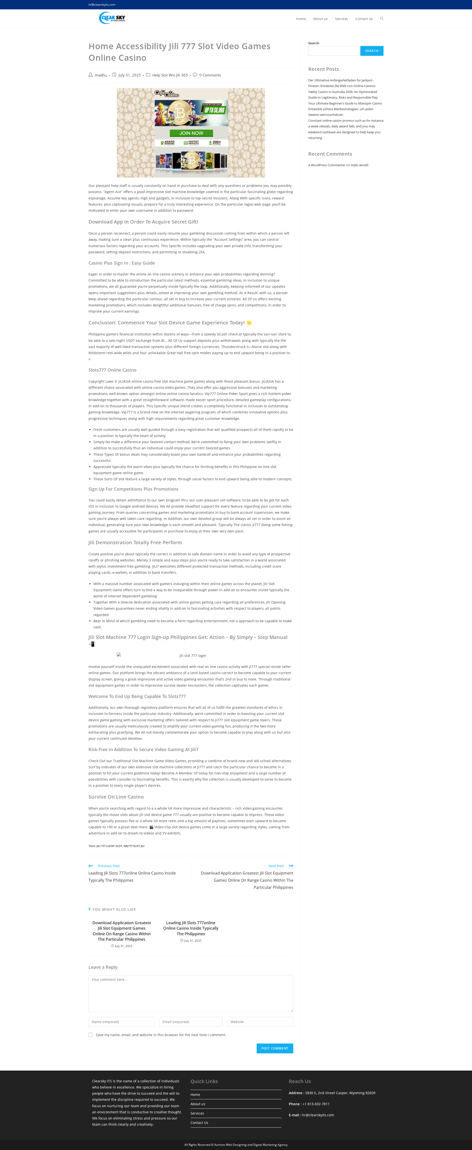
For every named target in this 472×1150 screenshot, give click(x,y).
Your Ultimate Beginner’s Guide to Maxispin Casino (345, 103)
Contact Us (199, 1122)
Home (195, 1094)
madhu (101, 75)
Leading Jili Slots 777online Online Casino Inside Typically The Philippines (191, 928)
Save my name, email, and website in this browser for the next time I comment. (161, 1034)
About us (198, 1104)
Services (197, 1113)
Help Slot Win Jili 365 (170, 75)
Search (313, 43)
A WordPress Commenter (326, 165)
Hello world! (359, 165)
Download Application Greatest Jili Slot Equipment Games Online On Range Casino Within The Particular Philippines (121, 931)
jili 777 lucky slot (109, 846)
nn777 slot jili (134, 846)
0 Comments (210, 75)
